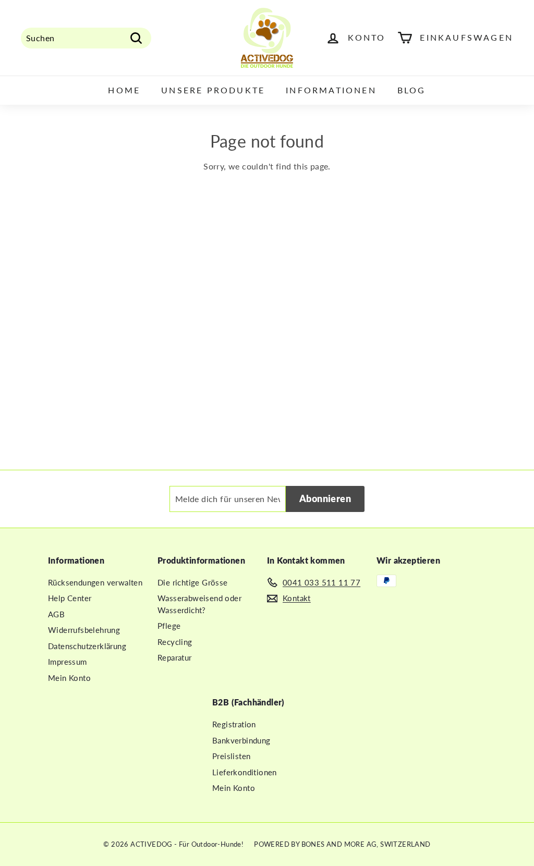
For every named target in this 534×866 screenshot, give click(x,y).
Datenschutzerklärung (87, 646)
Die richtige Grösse (192, 582)
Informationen (331, 90)
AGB (56, 614)
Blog (411, 90)
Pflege (168, 625)
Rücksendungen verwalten (95, 582)
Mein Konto (69, 677)
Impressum (67, 661)
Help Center (69, 598)
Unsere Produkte (213, 90)
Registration (234, 724)
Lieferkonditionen (244, 772)
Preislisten (231, 756)
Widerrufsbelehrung (84, 630)
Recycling (174, 642)
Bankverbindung (241, 740)
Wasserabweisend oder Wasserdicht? (199, 604)
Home (124, 90)
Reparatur (174, 657)
